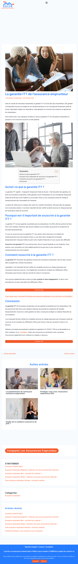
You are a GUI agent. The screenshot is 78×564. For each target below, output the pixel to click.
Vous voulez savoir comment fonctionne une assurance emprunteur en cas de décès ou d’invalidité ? (39, 296)
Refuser (43, 561)
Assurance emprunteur (13, 98)
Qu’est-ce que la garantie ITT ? (30, 174)
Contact (42, 547)
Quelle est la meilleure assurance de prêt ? (21, 423)
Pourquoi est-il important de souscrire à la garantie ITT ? (39, 177)
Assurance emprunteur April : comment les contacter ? (23, 473)
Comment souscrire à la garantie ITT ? (32, 179)
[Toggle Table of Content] (55, 171)
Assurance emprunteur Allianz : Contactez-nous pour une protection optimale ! (31, 477)
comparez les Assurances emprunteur (32, 450)
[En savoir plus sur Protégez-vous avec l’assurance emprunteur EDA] (56, 378)
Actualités (49, 547)
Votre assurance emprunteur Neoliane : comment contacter (25, 480)
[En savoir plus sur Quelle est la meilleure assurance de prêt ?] (22, 408)
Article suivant (70, 354)
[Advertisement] (39, 24)
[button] (46, 3)
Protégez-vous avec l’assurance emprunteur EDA (54, 392)
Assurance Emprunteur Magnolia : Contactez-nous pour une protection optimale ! (32, 470)
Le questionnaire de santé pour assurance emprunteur (19, 392)
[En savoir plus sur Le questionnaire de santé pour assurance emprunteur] (22, 378)
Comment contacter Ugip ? (14, 466)
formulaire (23, 332)
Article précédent (9, 354)
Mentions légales (31, 547)
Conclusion (23, 181)
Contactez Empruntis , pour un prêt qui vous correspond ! (24, 531)
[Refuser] (76, 559)
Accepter (35, 561)
